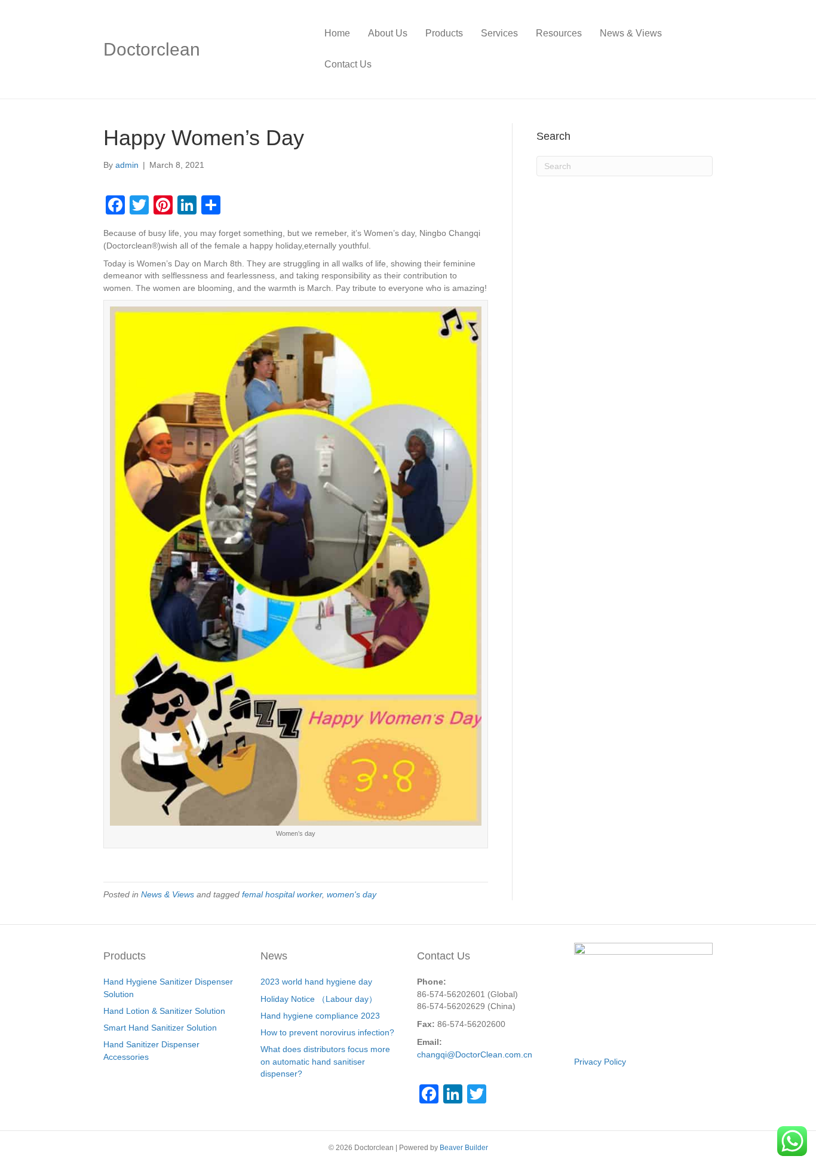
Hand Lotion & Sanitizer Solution (164, 1011)
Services (499, 33)
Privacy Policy (600, 1061)
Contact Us (348, 64)
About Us (387, 33)
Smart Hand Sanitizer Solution (160, 1027)
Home (337, 33)
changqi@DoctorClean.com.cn (474, 1054)
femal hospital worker (282, 894)
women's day (351, 894)
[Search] (703, 49)
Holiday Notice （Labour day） (318, 999)
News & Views (631, 33)
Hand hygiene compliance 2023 (320, 1015)
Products (444, 33)
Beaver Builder (464, 1147)
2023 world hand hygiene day (316, 981)
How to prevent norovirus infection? (327, 1032)
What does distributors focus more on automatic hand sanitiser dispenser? (325, 1061)
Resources (559, 33)
